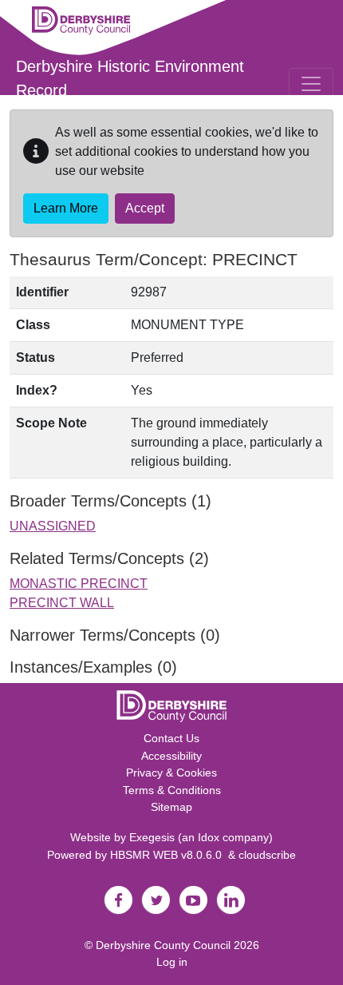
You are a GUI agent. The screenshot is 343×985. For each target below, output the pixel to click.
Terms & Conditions (172, 790)
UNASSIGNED (53, 526)
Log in (171, 961)
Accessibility (171, 755)
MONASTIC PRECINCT (79, 583)
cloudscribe (267, 854)
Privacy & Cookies (171, 772)
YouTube (193, 900)
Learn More (66, 208)
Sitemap (171, 806)
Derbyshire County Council (163, 945)
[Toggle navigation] (311, 84)
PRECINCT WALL (62, 603)
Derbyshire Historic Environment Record (130, 78)
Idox (208, 837)
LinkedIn (230, 900)
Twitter (155, 900)
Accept (144, 208)
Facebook (118, 900)
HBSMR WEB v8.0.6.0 (169, 854)
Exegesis (152, 837)
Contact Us (171, 738)
